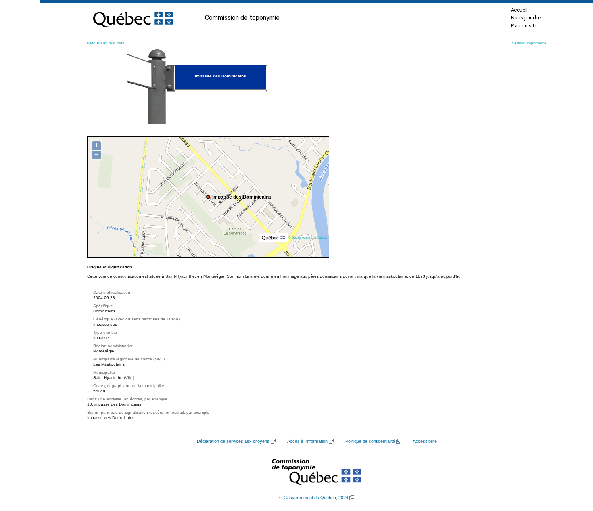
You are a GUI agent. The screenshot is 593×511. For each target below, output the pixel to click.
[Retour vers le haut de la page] (573, 467)
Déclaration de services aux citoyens (233, 441)
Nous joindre (526, 18)
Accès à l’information (307, 441)
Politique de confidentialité (370, 441)
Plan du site (524, 26)
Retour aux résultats (105, 43)
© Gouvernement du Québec (307, 237)
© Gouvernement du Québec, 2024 (313, 497)
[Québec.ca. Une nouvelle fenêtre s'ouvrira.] (133, 17)
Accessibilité (425, 441)
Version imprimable (529, 43)
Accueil (519, 10)
